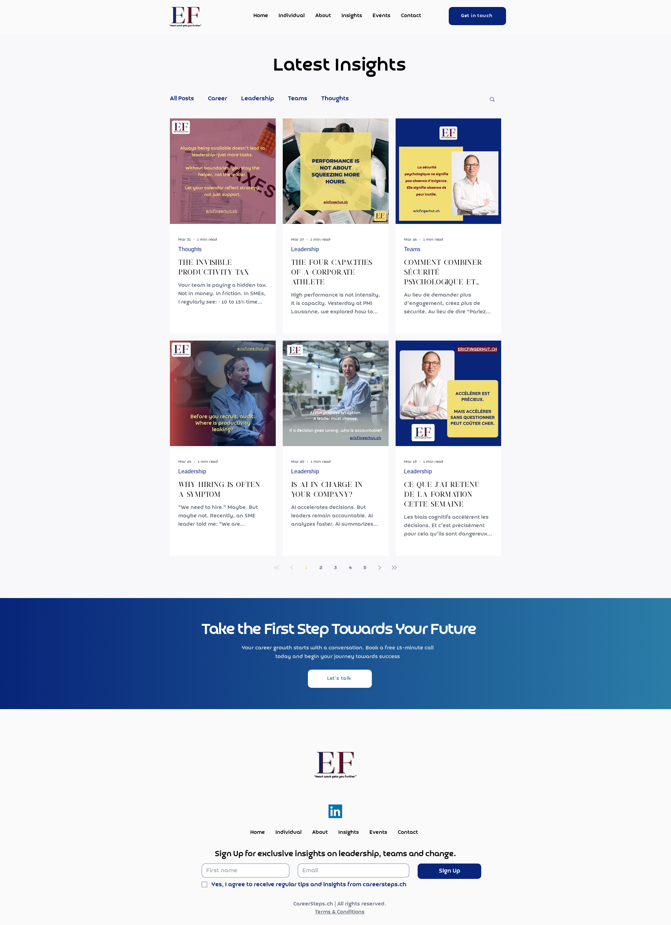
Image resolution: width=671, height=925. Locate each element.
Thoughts (335, 99)
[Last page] (394, 567)
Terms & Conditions (340, 912)
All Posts (182, 99)
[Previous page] (291, 567)
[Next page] (379, 567)
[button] (492, 99)
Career (217, 99)
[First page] (276, 567)
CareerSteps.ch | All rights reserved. (339, 904)
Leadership (257, 99)
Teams (297, 99)
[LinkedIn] (335, 811)
